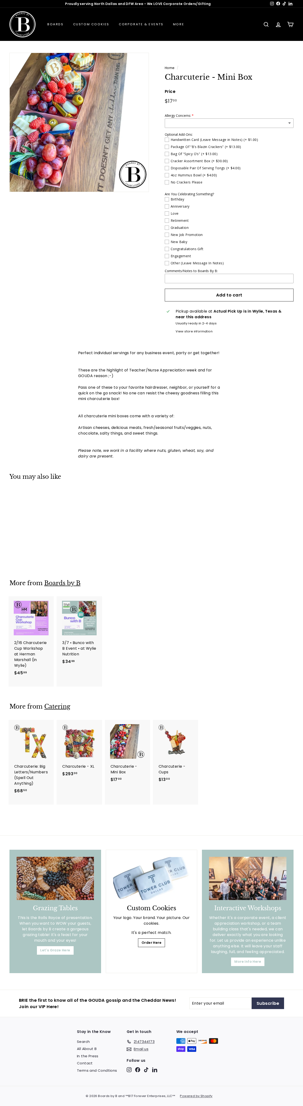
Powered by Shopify (196, 1096)
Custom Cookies (91, 24)
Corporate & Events (141, 24)
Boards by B (62, 583)
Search (83, 1041)
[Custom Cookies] (151, 878)
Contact (85, 1063)
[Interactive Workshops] (247, 878)
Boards (55, 24)
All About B (87, 1048)
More (178, 24)
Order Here (151, 942)
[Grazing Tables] (55, 878)
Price (170, 91)
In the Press (87, 1056)
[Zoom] (79, 122)
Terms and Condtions (97, 1070)
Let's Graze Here (55, 950)
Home (170, 68)
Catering (57, 706)
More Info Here (247, 961)
